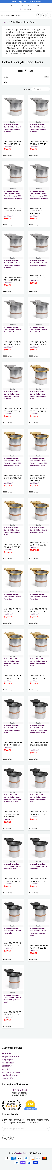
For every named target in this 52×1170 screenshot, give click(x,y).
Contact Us (26, 6)
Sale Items (7, 1065)
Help (18, 6)
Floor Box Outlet (21, 1153)
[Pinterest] (4, 1137)
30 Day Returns (35, 2)
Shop (13, 6)
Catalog (6, 1069)
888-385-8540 (27, 9)
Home (5, 22)
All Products (8, 1062)
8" (7, 82)
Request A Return (10, 1056)
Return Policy (36, 6)
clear (46, 77)
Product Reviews (10, 1075)
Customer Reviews (11, 1072)
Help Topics (7, 1059)
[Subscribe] (47, 1129)
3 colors (13, 122)
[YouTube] (11, 1137)
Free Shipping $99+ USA (20, 2)
